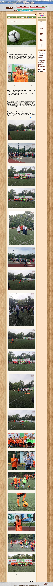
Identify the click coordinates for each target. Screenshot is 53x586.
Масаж (25, 7)
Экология (41, 47)
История (41, 45)
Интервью (41, 46)
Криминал (41, 40)
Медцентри (27, 7)
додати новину (42, 17)
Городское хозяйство (41, 25)
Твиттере (10, 118)
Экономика (41, 29)
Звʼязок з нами (46, 584)
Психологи (31, 7)
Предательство (42, 41)
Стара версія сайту (44, 6)
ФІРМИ (30, 6)
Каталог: (15, 7)
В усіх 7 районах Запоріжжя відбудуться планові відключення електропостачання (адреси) (41, 65)
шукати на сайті (11, 17)
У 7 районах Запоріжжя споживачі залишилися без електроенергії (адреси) (41, 61)
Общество (41, 38)
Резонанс (41, 22)
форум (17, 584)
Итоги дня (41, 39)
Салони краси (41, 7)
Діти (21, 7)
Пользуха (25, 10)
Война (41, 21)
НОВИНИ (15, 6)
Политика (41, 35)
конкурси (35, 584)
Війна (17, 10)
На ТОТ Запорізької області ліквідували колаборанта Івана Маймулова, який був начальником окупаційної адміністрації (42, 57)
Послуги (44, 7)
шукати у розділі (21, 17)
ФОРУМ (20, 6)
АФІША (25, 6)
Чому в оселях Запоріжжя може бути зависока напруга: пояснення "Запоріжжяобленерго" (42, 69)
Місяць (42, 53)
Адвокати (18, 7)
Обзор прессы (42, 44)
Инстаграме (25, 117)
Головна (7, 584)
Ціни (19, 10)
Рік (44, 53)
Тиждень (40, 53)
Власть (41, 27)
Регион (41, 30)
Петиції (28, 10)
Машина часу (31, 10)
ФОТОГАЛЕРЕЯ (36, 6)
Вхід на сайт (42, 13)
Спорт (41, 34)
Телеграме (21, 117)
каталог (30, 584)
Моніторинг (22, 10)
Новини (13, 584)
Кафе (23, 7)
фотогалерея (24, 584)
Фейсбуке (30, 117)
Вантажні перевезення (36, 7)
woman (41, 584)
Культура (41, 28)
